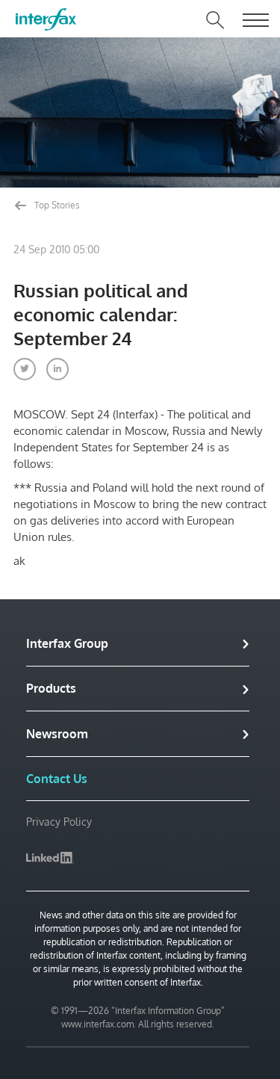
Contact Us (56, 778)
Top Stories (56, 205)
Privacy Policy (59, 821)
